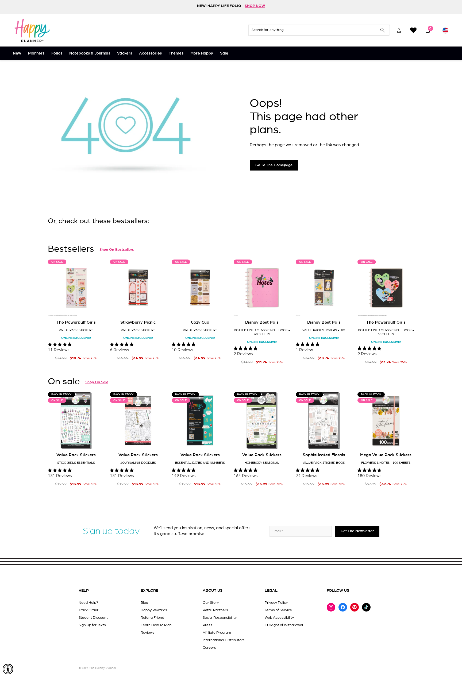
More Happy (201, 53)
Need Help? (88, 603)
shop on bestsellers (116, 250)
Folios (56, 53)
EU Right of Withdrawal (284, 625)
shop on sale (96, 382)
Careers (209, 647)
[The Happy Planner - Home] (32, 30)
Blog (144, 603)
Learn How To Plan (156, 625)
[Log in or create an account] (399, 30)
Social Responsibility (220, 618)
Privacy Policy (276, 603)
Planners (36, 53)
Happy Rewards (154, 610)
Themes (176, 53)
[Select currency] (445, 30)
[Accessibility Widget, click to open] (8, 669)
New (17, 53)
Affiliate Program (217, 633)
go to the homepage (273, 165)
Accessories (150, 53)
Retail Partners (215, 610)
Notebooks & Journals (89, 53)
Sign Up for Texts (92, 625)
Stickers (124, 53)
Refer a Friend (152, 618)
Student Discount (93, 618)
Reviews (148, 633)
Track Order (88, 610)
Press (207, 625)
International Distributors (224, 640)
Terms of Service (278, 610)
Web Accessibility (279, 618)
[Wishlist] (413, 30)
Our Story (211, 603)
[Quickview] (97, 308)
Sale (224, 53)
